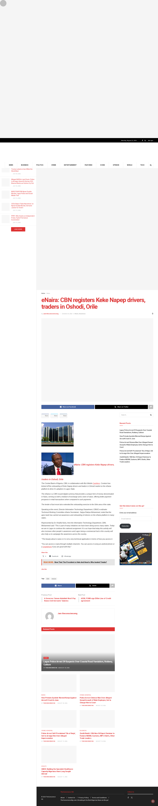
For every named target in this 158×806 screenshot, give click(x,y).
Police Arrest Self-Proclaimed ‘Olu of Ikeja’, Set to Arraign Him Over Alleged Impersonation (58, 735)
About (62, 797)
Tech (142, 165)
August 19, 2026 (62, 741)
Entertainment (70, 165)
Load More (18, 229)
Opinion (116, 165)
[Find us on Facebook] (142, 141)
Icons (102, 165)
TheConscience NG (51, 667)
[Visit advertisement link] (79, 69)
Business (24, 165)
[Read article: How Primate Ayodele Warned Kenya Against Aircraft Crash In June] (59, 683)
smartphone (47, 547)
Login (151, 140)
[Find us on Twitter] (145, 141)
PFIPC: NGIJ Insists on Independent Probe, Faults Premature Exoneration (23, 218)
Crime (53, 165)
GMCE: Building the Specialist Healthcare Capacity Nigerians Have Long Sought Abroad (57, 771)
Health (44, 766)
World (129, 165)
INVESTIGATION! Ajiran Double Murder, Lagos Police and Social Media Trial (22, 193)
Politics (39, 165)
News (11, 165)
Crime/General (85, 695)
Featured (88, 165)
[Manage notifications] (153, 801)
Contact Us (71, 797)
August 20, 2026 (64, 667)
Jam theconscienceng (50, 314)
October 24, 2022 (67, 314)
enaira (54, 578)
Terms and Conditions (99, 797)
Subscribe (125, 526)
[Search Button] (151, 165)
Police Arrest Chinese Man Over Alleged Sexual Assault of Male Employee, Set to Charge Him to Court (96, 700)
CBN (47, 578)
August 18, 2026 (101, 741)
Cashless (96, 483)
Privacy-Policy (83, 797)
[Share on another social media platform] (150, 407)
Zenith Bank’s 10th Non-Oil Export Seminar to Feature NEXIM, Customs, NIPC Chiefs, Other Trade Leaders (97, 735)
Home (43, 293)
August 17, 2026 (62, 777)
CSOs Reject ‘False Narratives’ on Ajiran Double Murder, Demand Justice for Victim (22, 205)
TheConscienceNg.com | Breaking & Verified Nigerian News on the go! (84, 800)
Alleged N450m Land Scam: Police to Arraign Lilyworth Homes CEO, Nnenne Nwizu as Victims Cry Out (22, 181)
